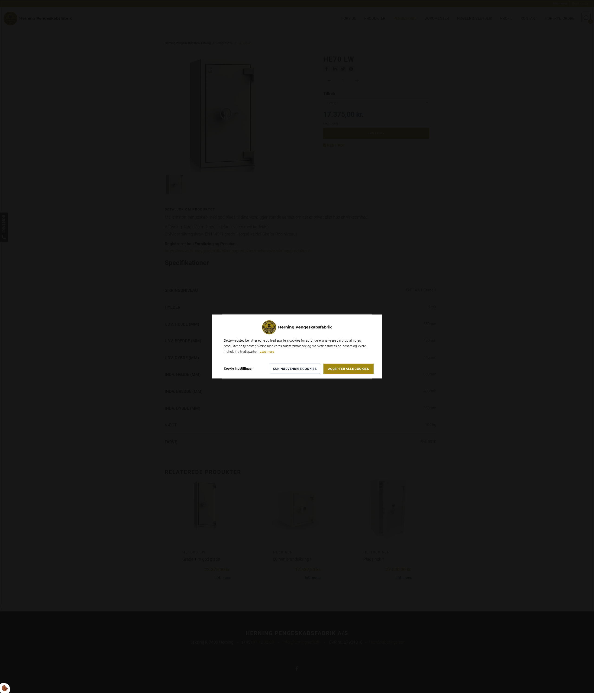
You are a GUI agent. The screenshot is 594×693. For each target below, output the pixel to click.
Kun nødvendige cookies (295, 369)
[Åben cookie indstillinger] (5, 688)
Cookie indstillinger (238, 368)
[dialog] (297, 346)
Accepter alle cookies (348, 369)
